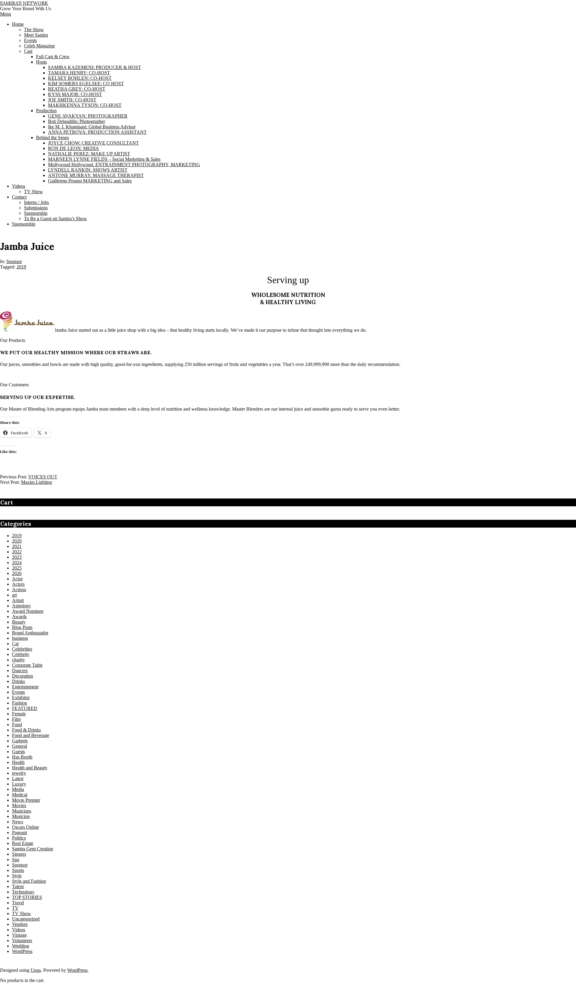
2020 (17, 540)
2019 (21, 266)
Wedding (20, 945)
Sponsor (14, 261)
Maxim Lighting (36, 482)
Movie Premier (26, 800)
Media (18, 789)
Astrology (21, 605)
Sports (18, 870)
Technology (23, 891)
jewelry (19, 773)
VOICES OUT (42, 476)
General (19, 746)
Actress (19, 589)
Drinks (18, 681)
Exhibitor (21, 697)
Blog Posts (22, 627)
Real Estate (22, 843)
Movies (19, 805)
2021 (17, 546)
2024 (17, 562)
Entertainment (25, 686)
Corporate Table (27, 665)
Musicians (21, 810)
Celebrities (22, 648)
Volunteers (22, 940)
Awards (19, 616)
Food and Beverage (30, 735)
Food (17, 724)
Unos (36, 970)
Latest (17, 778)
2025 (17, 567)
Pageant (19, 832)
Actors (18, 584)
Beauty (19, 621)
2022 (17, 551)
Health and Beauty (29, 767)
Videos (18, 929)
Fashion (19, 702)
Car (15, 643)
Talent (18, 886)
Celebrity (20, 654)
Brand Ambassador (30, 632)
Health (18, 762)
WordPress (22, 951)
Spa (15, 859)
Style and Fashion (29, 881)
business (20, 638)
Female (19, 713)
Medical (19, 794)
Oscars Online (25, 827)
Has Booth (22, 756)
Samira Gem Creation (32, 848)
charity (18, 659)
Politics (19, 837)
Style (17, 875)
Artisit (18, 600)
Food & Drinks (26, 729)
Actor (17, 578)
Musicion (21, 816)
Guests (18, 751)
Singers (19, 854)
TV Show (21, 913)
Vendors (20, 924)
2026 (17, 573)
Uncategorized (26, 918)
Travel (18, 902)
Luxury (19, 783)
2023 (17, 557)
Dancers (20, 670)
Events (18, 692)
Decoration (22, 675)
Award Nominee (28, 611)
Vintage (19, 935)
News (17, 821)
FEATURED (24, 708)
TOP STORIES (27, 897)
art (14, 594)
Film (16, 719)
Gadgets (20, 740)
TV (15, 908)
